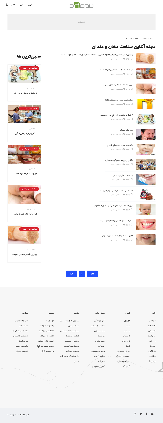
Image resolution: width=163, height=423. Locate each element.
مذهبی (51, 313)
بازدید (31, 88)
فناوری (127, 313)
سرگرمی (25, 313)
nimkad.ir (24, 415)
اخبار (154, 313)
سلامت (76, 313)
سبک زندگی (100, 313)
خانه (151, 38)
